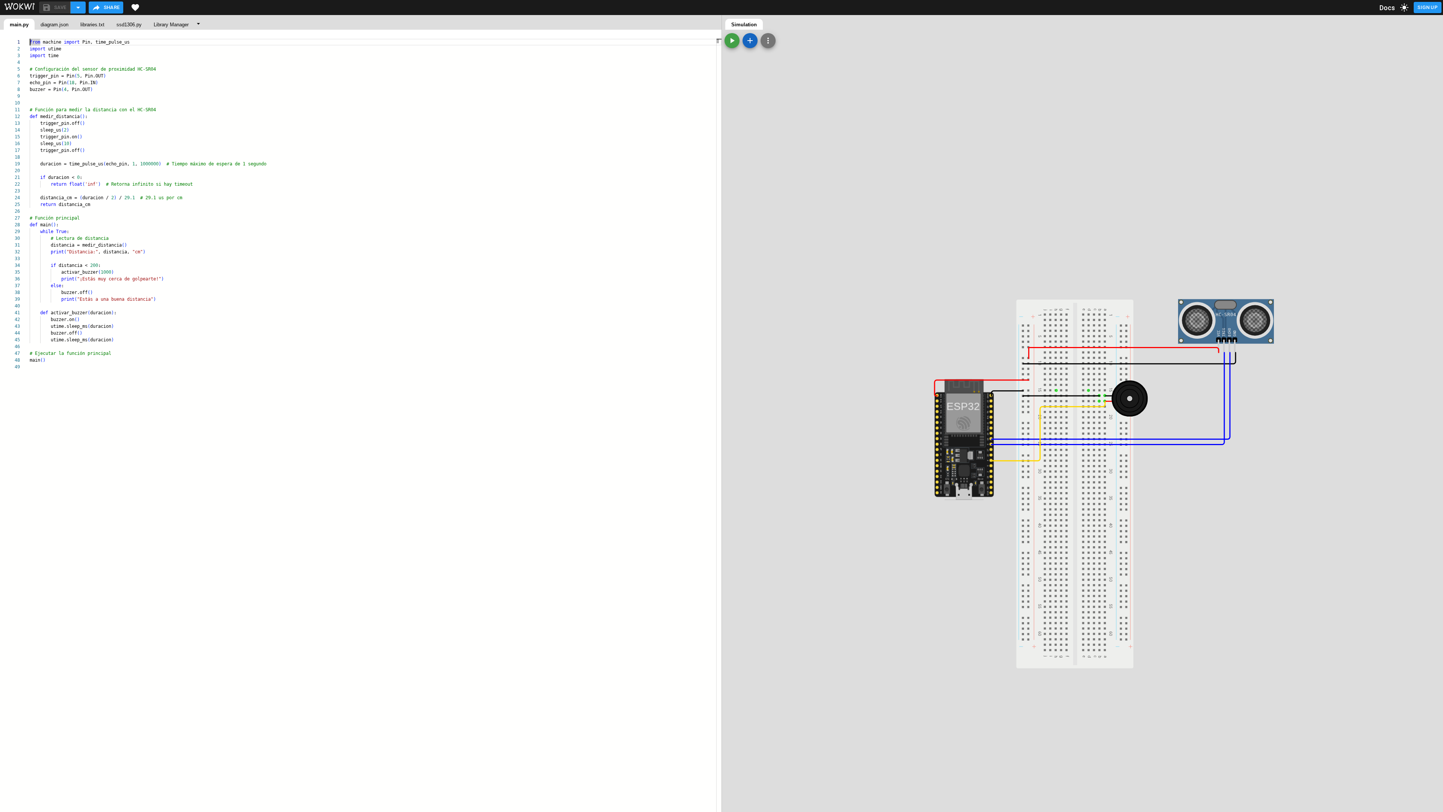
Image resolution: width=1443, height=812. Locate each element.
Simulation (744, 24)
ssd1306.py (129, 24)
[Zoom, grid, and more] (768, 40)
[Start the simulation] (732, 40)
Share (112, 7)
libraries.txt (92, 24)
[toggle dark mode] (1404, 7)
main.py (19, 24)
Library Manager (171, 24)
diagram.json (54, 24)
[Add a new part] (750, 40)
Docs (1387, 8)
